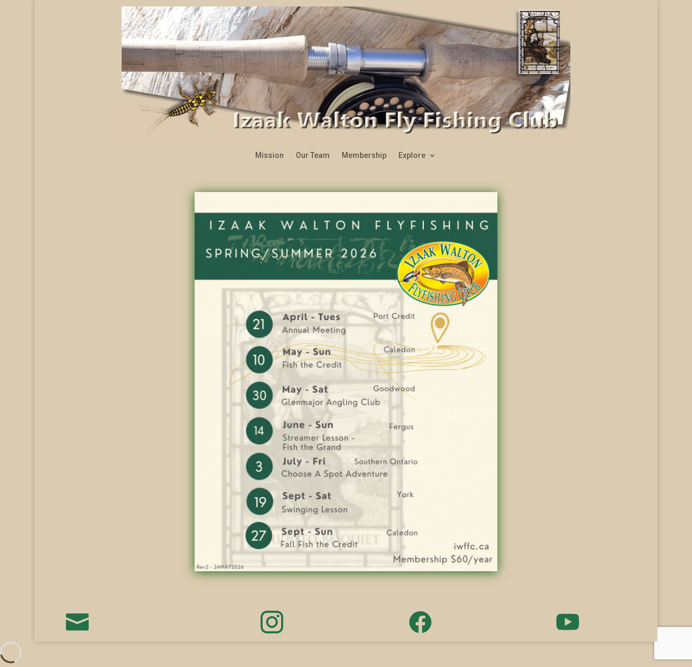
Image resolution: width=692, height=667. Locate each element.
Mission (269, 155)
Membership (364, 155)
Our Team (313, 155)
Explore (411, 155)
